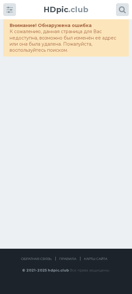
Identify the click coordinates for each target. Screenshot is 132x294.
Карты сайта (95, 259)
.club (66, 9)
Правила (67, 259)
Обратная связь (36, 259)
